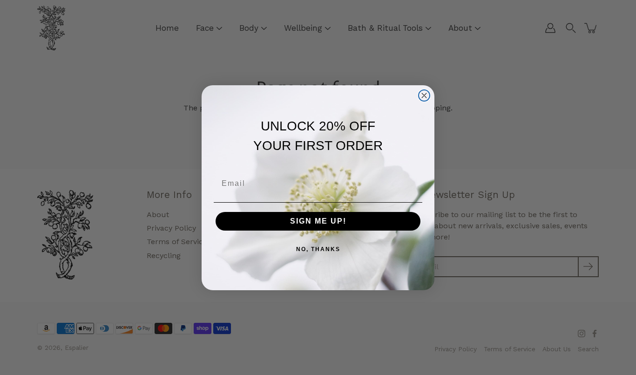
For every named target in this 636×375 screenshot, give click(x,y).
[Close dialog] (424, 95)
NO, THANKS (318, 249)
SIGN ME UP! (318, 221)
